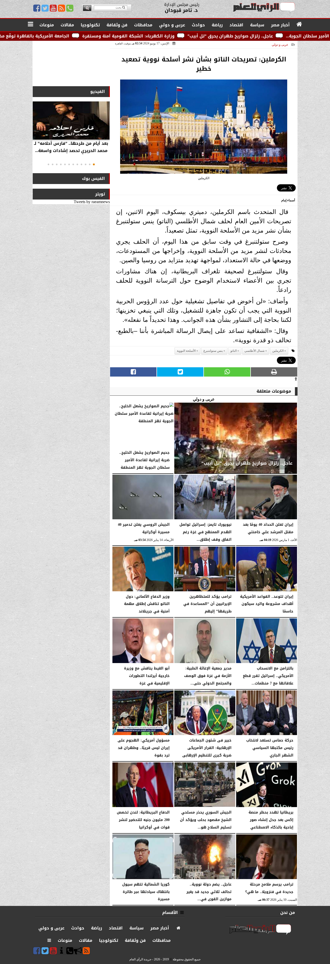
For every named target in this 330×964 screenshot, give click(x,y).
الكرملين (278, 351)
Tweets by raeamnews (92, 202)
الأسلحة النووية (186, 351)
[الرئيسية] (299, 24)
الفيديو (97, 91)
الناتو (233, 351)
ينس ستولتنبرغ (213, 351)
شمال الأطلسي (254, 351)
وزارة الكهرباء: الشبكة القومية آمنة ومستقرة (176, 36)
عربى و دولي (280, 44)
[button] (94, 164)
